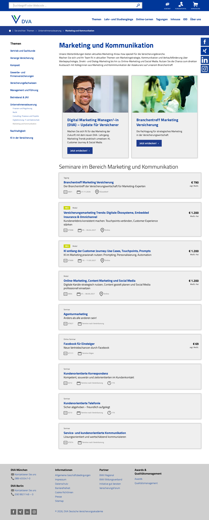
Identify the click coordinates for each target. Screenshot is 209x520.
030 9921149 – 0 (24, 494)
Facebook (205, 42)
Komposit (15, 65)
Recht (15, 112)
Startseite (10, 31)
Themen (30, 30)
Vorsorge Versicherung (22, 58)
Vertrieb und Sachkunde (22, 51)
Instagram (205, 69)
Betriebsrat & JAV (19, 97)
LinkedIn (205, 60)
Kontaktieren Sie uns (25, 474)
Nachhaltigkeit (18, 131)
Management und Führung (24, 90)
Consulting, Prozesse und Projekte (26, 116)
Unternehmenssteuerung (49, 30)
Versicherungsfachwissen (23, 83)
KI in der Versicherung (21, 138)
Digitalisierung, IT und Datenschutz (26, 120)
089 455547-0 (22, 478)
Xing (205, 51)
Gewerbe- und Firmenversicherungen (22, 74)
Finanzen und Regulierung (22, 108)
